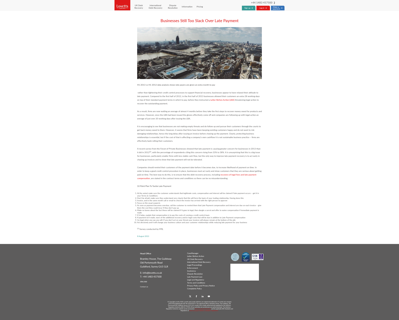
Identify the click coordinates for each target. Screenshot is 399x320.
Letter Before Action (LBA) (222, 100)
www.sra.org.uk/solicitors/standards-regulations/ (203, 310)
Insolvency (191, 271)
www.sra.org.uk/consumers (203, 309)
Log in (262, 8)
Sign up (247, 8)
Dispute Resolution (195, 274)
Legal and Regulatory (195, 280)
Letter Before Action (195, 256)
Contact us (144, 287)
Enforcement (192, 268)
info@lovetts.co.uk (152, 273)
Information (187, 7)
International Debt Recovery (199, 262)
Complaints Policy (194, 289)
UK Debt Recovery (195, 259)
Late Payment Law (194, 277)
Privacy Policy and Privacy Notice (201, 286)
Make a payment (276, 8)
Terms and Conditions (196, 283)
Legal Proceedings (194, 265)
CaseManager (193, 253)
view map (143, 281)
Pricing (200, 7)
